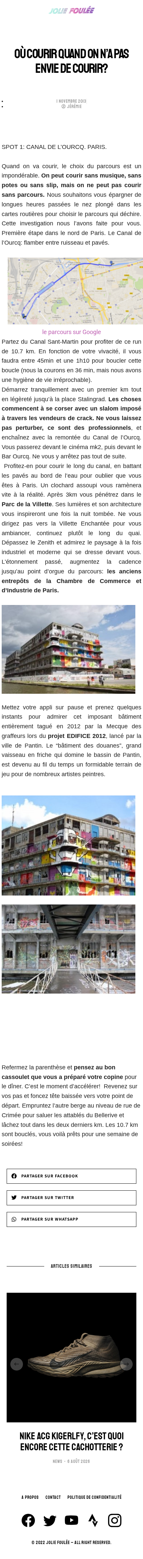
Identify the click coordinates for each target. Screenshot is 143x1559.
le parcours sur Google (71, 331)
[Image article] (71, 1357)
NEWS (58, 1461)
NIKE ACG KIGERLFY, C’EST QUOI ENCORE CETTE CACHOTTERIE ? (72, 1442)
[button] (71, 1176)
